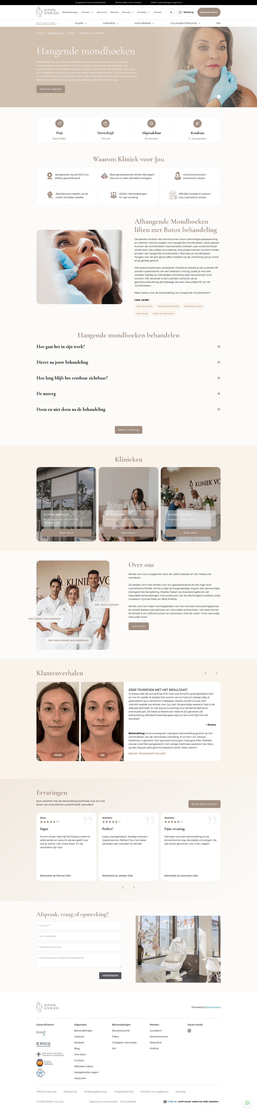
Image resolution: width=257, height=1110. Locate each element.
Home (39, 33)
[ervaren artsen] (189, 176)
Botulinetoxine (45, 23)
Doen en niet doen (163, 313)
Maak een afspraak (51, 89)
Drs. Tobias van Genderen (44, 618)
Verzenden (110, 975)
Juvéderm (156, 1030)
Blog (77, 1048)
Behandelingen (70, 12)
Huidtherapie (143, 23)
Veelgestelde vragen (86, 1072)
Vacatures (80, 1078)
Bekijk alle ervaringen (204, 804)
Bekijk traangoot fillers (146, 753)
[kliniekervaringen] (128, 176)
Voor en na (102, 12)
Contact (157, 12)
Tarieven (85, 12)
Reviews (114, 12)
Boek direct (66, 532)
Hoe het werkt (144, 306)
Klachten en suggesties (154, 1091)
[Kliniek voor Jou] (47, 12)
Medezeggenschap (95, 1091)
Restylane (156, 1042)
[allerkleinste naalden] (67, 195)
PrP (218, 23)
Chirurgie (109, 23)
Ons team (80, 1054)
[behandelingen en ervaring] (128, 195)
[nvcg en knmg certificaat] (67, 176)
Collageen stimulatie (183, 23)
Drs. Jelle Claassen (106, 604)
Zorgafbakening (123, 1091)
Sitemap (181, 1091)
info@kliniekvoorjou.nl (121, 527)
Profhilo (154, 1048)
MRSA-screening (46, 1091)
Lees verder (139, 626)
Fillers (79, 23)
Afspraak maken (209, 12)
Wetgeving (70, 1091)
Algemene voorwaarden (103, 1101)
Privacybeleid (128, 1101)
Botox (71, 33)
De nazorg (142, 313)
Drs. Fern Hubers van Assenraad (68, 640)
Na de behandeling (168, 306)
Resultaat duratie (193, 306)
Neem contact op (128, 429)
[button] (171, 12)
